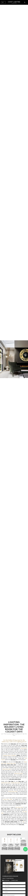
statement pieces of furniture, (9, 755)
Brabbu (4, 846)
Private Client (15, 880)
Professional (6, 880)
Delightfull (11, 846)
